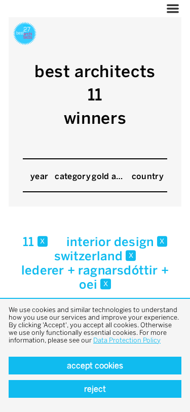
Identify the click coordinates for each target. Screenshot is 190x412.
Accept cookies (95, 365)
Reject (95, 389)
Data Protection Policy (127, 340)
